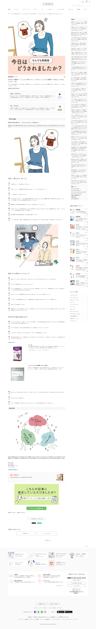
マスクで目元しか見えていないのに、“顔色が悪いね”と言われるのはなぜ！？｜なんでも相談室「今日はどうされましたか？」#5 (78, 58)
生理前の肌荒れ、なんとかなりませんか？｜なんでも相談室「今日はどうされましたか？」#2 (79, 63)
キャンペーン (16, 9)
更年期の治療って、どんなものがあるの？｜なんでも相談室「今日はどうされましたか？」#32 (79, 171)
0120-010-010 (78, 577)
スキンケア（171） (74, 295)
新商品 (9, 9)
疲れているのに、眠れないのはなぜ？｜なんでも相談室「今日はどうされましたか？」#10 (79, 166)
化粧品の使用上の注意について (43, 617)
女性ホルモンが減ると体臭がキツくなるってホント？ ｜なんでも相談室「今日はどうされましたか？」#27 (79, 85)
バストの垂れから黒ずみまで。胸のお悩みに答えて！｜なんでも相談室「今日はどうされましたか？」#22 (79, 39)
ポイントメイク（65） (75, 299)
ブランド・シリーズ (26, 9)
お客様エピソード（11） (74, 318)
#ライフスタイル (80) (75, 188)
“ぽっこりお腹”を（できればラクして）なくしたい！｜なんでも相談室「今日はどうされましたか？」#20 (79, 101)
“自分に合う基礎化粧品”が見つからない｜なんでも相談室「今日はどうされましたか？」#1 (79, 68)
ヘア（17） (73, 306)
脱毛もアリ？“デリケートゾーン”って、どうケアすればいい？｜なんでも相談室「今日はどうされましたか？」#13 (79, 138)
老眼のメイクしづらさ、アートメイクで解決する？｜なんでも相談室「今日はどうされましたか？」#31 (79, 23)
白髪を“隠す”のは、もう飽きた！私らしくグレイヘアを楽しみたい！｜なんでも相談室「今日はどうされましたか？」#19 (79, 155)
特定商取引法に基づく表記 (63, 617)
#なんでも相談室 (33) (75, 198)
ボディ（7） (73, 309)
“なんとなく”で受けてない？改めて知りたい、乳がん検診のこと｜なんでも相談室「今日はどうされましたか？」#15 (79, 106)
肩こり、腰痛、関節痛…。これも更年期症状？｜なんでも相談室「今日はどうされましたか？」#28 (79, 79)
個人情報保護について (54, 617)
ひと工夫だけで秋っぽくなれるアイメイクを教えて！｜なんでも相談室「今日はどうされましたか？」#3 (79, 122)
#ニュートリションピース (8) (76, 193)
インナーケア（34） (74, 304)
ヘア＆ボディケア (50, 9)
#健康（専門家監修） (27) (75, 195)
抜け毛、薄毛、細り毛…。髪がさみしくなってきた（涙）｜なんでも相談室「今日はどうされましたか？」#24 (79, 182)
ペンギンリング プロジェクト (67, 619)
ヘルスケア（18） (73, 320)
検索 (72, 5)
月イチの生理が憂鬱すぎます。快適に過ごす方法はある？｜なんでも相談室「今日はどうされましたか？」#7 (79, 133)
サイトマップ (75, 619)
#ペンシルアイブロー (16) (75, 190)
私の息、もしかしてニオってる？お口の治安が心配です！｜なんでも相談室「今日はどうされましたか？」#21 (79, 95)
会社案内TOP (30, 617)
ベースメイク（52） (74, 297)
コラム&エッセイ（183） (75, 313)
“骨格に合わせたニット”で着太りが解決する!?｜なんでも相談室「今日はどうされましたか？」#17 (79, 45)
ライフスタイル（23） (75, 311)
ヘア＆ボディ (45, 607)
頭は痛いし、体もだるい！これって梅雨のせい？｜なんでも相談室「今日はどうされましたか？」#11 (79, 177)
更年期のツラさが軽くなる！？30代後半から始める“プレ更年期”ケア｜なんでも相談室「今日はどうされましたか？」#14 (79, 111)
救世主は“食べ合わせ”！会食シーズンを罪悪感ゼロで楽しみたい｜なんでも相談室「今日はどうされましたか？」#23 (79, 34)
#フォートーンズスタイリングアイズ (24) (78, 191)
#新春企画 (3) (73, 196)
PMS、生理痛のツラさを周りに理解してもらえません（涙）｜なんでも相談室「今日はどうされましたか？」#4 (79, 143)
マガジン (85, 9)
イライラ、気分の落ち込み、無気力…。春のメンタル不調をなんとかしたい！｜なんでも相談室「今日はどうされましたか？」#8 (79, 127)
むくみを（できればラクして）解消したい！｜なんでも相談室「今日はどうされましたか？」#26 (79, 90)
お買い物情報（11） (74, 316)
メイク (42, 9)
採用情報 (35, 617)
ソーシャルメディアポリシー (55, 619)
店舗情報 (78, 9)
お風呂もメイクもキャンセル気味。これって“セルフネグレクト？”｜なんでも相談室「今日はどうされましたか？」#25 (79, 29)
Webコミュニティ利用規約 (34, 619)
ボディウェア (71, 9)
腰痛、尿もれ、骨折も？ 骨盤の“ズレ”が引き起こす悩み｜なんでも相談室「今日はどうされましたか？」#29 (79, 161)
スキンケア (35, 9)
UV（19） (73, 302)
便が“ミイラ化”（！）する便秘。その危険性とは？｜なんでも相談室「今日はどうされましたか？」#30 (79, 74)
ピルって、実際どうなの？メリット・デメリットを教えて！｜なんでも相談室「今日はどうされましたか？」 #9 (79, 117)
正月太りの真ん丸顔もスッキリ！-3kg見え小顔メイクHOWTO (21, 477)
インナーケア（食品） (60, 9)
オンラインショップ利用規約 (23, 619)
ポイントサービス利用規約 (44, 619)
